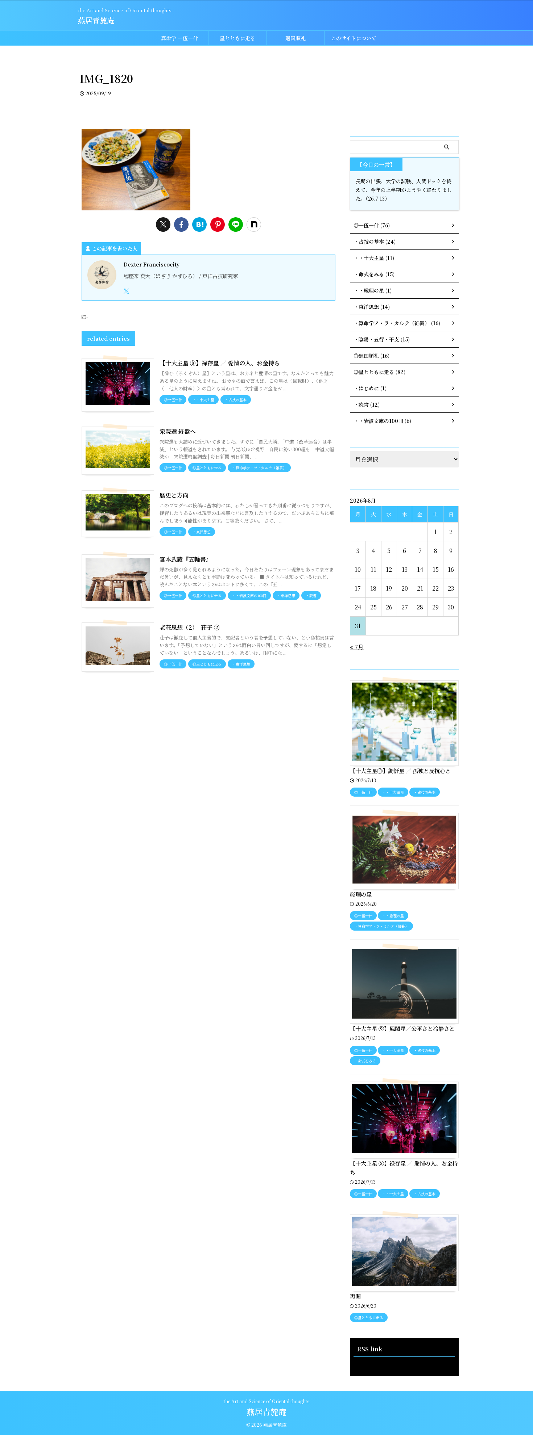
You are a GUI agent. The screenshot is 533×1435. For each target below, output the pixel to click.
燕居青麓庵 (96, 20)
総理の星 (361, 894)
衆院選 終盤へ (178, 431)
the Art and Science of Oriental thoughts (266, 1401)
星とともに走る (237, 38)
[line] (235, 224)
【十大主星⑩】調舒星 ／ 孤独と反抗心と (400, 771)
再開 (355, 1296)
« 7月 (357, 647)
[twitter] (163, 224)
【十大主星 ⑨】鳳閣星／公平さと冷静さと (402, 1028)
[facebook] (181, 224)
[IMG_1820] (199, 224)
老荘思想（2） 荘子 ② (190, 627)
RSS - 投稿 (366, 1364)
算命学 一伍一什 (179, 38)
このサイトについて (353, 38)
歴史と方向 (174, 495)
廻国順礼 (295, 38)
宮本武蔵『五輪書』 (186, 559)
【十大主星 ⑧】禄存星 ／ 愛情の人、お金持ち (220, 363)
